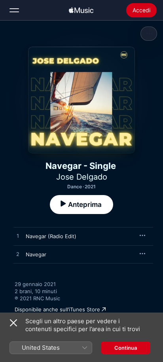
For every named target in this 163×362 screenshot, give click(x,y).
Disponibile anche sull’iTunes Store (57, 309)
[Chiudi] (13, 322)
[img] (81, 10)
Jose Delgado (81, 177)
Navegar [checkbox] (36, 254)
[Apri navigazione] (14, 10)
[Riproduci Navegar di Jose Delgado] (18, 254)
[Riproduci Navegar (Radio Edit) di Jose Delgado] (18, 236)
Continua (125, 348)
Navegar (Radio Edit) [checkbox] (51, 236)
